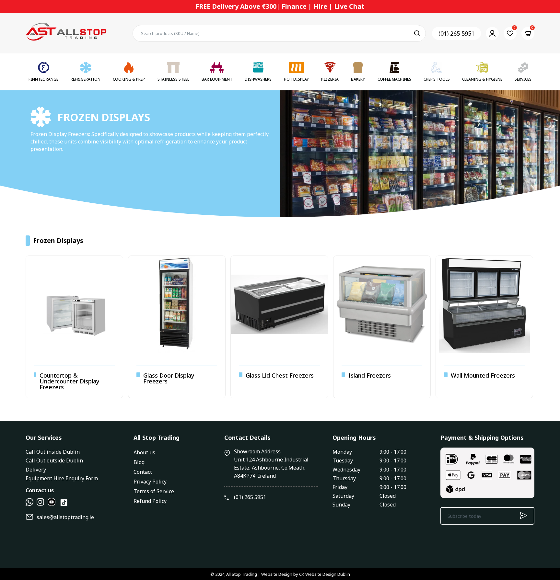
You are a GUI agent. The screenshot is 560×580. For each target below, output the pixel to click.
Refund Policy (150, 501)
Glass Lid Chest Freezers (280, 375)
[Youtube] (51, 503)
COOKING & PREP (129, 79)
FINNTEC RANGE (43, 79)
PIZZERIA (330, 79)
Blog (139, 462)
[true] (29, 503)
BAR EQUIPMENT (217, 79)
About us (144, 452)
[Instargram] (40, 503)
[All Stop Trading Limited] (66, 33)
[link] (547, 533)
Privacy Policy (150, 481)
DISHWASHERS (258, 79)
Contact (143, 471)
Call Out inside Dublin (53, 451)
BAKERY (358, 79)
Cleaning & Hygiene (482, 79)
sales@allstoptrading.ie (65, 517)
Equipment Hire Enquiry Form (62, 478)
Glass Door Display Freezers (168, 378)
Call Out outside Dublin (54, 460)
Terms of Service (154, 491)
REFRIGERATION (85, 79)
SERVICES (523, 79)
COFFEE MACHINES (394, 79)
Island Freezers (369, 375)
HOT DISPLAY (296, 79)
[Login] (492, 33)
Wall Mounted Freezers (483, 375)
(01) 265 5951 (456, 33)
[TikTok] (64, 505)
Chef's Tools (437, 79)
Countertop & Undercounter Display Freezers (69, 381)
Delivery (36, 469)
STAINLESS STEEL (173, 79)
